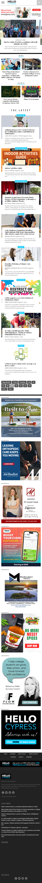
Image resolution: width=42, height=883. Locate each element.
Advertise (13, 757)
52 (25, 385)
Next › (4, 389)
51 (20, 385)
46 (33, 382)
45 (29, 382)
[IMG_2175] (21, 609)
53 (29, 385)
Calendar (12, 753)
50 (16, 385)
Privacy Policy (22, 753)
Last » (10, 389)
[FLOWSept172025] (21, 705)
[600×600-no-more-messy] (21, 652)
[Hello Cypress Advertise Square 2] (21, 748)
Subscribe (29, 757)
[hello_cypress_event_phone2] (21, 566)
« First (15, 382)
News (5, 753)
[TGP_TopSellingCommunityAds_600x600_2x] (21, 436)
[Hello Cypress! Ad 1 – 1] (21, 523)
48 (7, 385)
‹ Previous (22, 382)
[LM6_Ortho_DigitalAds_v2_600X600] (21, 479)
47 (3, 385)
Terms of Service (33, 753)
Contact (21, 757)
